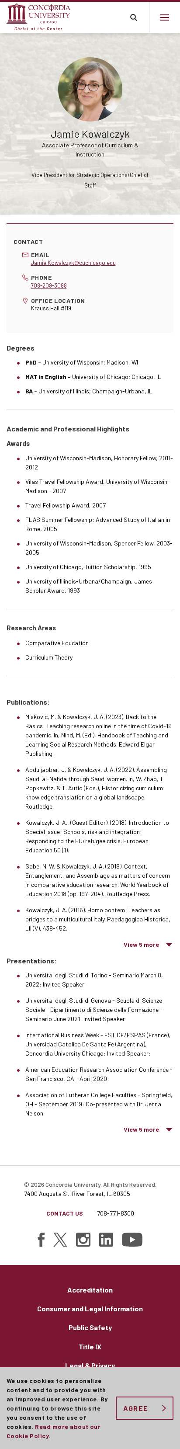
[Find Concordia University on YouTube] (132, 1239)
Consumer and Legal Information (90, 1308)
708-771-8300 (115, 1213)
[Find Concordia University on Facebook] (41, 1239)
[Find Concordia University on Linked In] (106, 1239)
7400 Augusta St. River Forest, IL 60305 (77, 1193)
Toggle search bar (133, 17)
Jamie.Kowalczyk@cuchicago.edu (73, 262)
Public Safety (90, 1327)
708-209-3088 (49, 285)
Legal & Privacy (90, 1365)
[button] (148, 944)
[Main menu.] (164, 17)
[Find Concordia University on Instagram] (83, 1239)
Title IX (90, 1346)
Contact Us (64, 1213)
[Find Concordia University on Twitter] (60, 1239)
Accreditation (90, 1290)
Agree (135, 1408)
